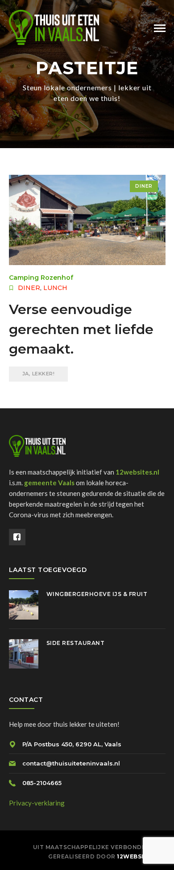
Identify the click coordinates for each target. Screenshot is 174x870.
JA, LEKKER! (38, 374)
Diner (144, 186)
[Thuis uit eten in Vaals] (54, 26)
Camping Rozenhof (41, 278)
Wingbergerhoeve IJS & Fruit (97, 594)
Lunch (55, 288)
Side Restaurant (75, 643)
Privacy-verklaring (37, 803)
